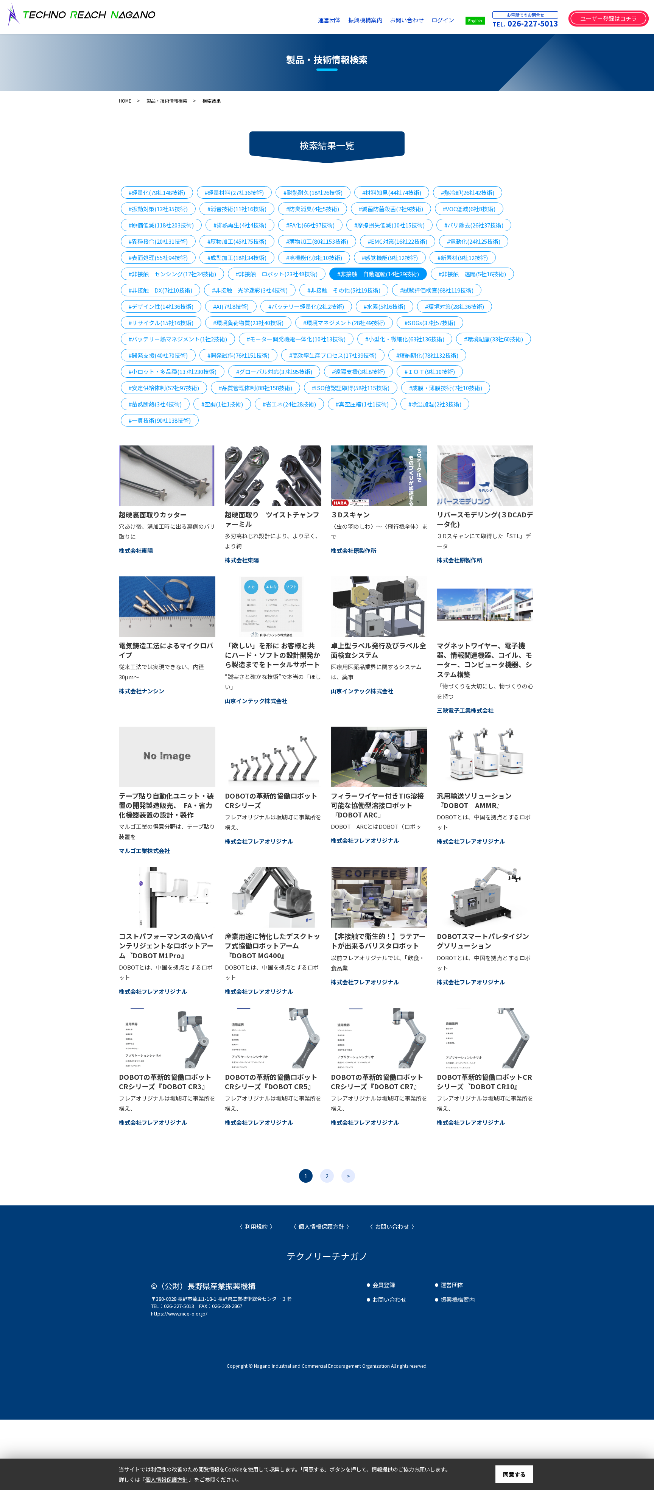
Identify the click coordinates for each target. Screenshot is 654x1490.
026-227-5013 (533, 23)
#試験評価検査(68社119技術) (436, 290)
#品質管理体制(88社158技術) (255, 388)
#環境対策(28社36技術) (454, 306)
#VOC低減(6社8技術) (469, 209)
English (475, 20)
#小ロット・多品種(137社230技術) (172, 371)
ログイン (442, 20)
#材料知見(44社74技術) (391, 192)
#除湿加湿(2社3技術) (434, 404)
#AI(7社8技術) (231, 306)
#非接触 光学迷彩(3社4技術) (250, 290)
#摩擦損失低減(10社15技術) (389, 225)
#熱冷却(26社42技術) (467, 192)
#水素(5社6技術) (384, 306)
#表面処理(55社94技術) (158, 258)
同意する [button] (514, 1474)
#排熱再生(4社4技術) (239, 225)
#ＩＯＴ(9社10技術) (430, 371)
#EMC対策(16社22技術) (397, 241)
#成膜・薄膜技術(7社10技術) (445, 388)
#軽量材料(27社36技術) (234, 192)
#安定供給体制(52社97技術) (164, 388)
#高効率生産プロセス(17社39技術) (333, 355)
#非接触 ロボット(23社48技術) (277, 274)
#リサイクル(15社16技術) (161, 323)
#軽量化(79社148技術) (157, 192)
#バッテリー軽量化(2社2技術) (306, 306)
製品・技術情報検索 (166, 100)
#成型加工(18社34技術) (236, 258)
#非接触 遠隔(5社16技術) (472, 274)
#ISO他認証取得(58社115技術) (350, 388)
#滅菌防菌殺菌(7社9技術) (391, 209)
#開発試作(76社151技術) (238, 355)
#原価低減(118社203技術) (161, 225)
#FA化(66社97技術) (310, 225)
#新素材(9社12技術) (463, 258)
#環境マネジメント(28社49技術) (344, 323)
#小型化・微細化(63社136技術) (404, 339)
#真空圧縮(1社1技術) (362, 404)
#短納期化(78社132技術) (427, 355)
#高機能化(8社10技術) (314, 258)
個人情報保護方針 (321, 1226)
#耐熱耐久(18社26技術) (313, 192)
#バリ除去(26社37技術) (473, 225)
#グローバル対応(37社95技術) (274, 371)
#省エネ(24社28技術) (289, 404)
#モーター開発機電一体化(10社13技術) (296, 339)
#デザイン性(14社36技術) (161, 306)
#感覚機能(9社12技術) (390, 258)
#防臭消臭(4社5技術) (312, 209)
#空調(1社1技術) (222, 404)
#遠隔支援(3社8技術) (358, 371)
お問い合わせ (407, 20)
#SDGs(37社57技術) (430, 323)
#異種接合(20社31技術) (158, 241)
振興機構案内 (365, 20)
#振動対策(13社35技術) (158, 209)
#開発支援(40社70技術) (158, 355)
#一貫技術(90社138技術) (160, 420)
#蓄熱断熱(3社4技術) (155, 404)
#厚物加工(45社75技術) (236, 241)
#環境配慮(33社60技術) (493, 339)
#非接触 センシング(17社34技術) (172, 274)
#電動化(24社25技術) (473, 241)
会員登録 (383, 1285)
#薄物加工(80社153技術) (317, 241)
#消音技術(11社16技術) (236, 209)
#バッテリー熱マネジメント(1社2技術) (178, 339)
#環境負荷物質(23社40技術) (248, 323)
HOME (125, 100)
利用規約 (256, 1226)
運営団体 (329, 20)
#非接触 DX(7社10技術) (160, 290)
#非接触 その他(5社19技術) (343, 290)
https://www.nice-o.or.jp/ (179, 1313)
